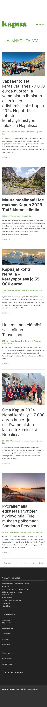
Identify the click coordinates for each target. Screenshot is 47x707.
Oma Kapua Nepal (27, 441)
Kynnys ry (5, 586)
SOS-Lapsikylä (7, 597)
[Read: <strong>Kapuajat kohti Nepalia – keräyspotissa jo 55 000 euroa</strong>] (23, 256)
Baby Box (5, 639)
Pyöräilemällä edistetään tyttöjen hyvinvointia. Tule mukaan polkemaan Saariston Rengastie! (21, 516)
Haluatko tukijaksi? (8, 664)
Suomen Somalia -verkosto (11, 600)
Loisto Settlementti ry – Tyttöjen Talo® (15, 589)
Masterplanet (6, 659)
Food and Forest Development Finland (15, 583)
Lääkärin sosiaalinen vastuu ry (13, 592)
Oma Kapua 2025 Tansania (30, 341)
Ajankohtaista (15, 132)
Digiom (35, 689)
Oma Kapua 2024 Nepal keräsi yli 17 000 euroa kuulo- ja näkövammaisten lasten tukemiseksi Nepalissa (23, 422)
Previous (6, 563)
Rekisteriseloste (7, 628)
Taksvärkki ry (6, 603)
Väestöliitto (6, 606)
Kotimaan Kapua (25, 532)
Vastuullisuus (6, 644)
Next (42, 563)
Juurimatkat (6, 634)
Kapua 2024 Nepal (27, 132)
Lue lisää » (6, 157)
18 (33, 563)
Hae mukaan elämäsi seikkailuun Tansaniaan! (21, 329)
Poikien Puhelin (7, 595)
